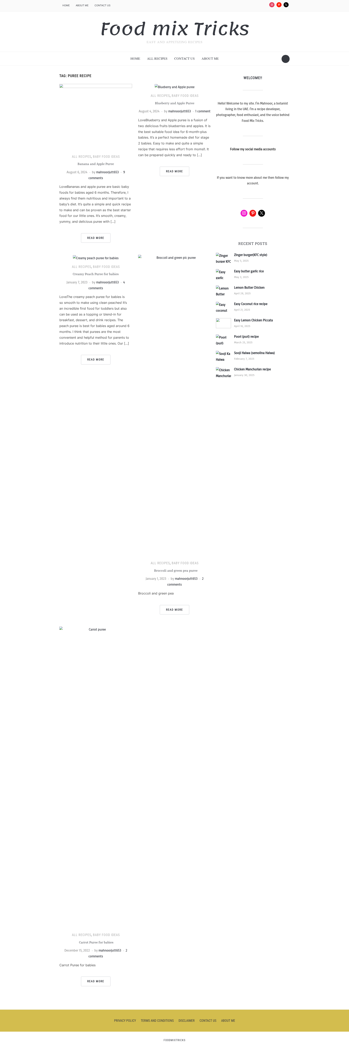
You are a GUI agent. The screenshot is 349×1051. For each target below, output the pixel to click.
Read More (95, 237)
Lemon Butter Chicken (249, 287)
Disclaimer (187, 1021)
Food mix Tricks (174, 29)
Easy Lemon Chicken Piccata (253, 320)
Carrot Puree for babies (96, 942)
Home (66, 5)
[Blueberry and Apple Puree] (174, 87)
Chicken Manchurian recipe (252, 369)
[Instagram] (271, 4)
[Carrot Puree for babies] (95, 777)
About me (82, 5)
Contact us (102, 5)
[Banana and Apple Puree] (95, 117)
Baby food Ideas (106, 157)
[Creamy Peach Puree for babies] (96, 258)
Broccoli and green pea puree (175, 570)
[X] (286, 4)
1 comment (202, 111)
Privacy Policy (125, 1021)
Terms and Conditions (157, 1021)
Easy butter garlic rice (249, 271)
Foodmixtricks (174, 1040)
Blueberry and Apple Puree (174, 103)
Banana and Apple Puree (96, 164)
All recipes (157, 58)
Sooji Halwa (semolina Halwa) (254, 353)
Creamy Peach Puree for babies (96, 274)
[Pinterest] (279, 4)
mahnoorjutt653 (107, 172)
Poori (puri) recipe (246, 336)
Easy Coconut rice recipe (250, 304)
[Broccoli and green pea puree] (174, 406)
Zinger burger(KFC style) (250, 255)
